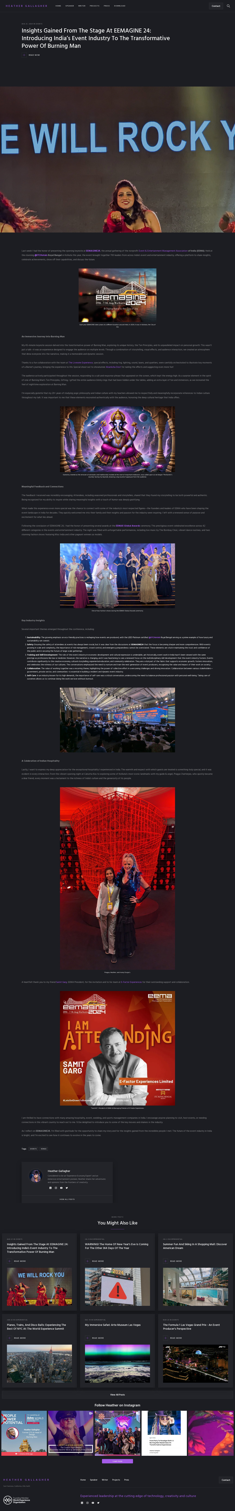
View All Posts (117, 1395)
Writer (105, 1480)
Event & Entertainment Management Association (163, 251)
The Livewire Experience (81, 363)
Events (39, 24)
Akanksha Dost (113, 367)
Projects (116, 1480)
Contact (216, 6)
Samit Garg (61, 982)
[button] (120, 6)
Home (83, 1480)
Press (126, 1480)
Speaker (94, 1480)
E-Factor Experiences (131, 982)
